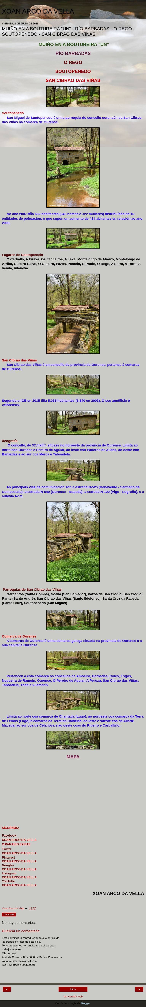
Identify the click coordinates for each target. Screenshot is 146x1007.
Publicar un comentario (21, 931)
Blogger (85, 1003)
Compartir (9, 914)
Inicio (73, 989)
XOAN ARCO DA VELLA (38, 11)
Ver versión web (73, 996)
